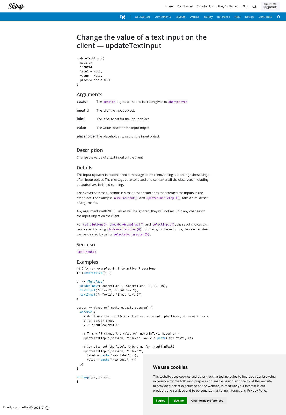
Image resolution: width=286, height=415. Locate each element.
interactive (92, 273)
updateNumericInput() (164, 198)
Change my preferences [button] (207, 400)
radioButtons (93, 224)
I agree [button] (160, 400)
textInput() (86, 252)
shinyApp (83, 377)
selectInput (161, 224)
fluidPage (94, 281)
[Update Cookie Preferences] (47, 407)
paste (161, 338)
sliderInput (89, 286)
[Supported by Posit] (270, 6)
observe (86, 312)
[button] (205, 6)
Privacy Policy (257, 390)
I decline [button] (178, 400)
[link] (257, 390)
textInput (88, 290)
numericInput (124, 198)
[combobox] (255, 6)
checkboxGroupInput (125, 224)
